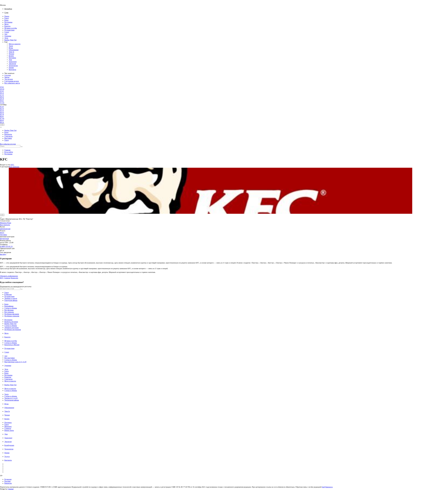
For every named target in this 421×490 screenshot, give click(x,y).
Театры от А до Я (10, 398)
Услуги (7, 456)
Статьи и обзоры (10, 308)
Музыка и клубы (10, 28)
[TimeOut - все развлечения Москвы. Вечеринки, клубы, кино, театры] (5, 3)
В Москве (8, 294)
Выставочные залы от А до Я (15, 362)
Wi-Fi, (2, 233)
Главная (7, 150)
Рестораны (8, 22)
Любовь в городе (10, 298)
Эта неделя (8, 79)
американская (5, 229)
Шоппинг (8, 426)
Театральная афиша (11, 400)
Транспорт (13, 62)
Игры (11, 48)
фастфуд (3, 254)
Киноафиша (8, 306)
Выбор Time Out (10, 40)
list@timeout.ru (327, 487)
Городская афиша (10, 300)
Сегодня (7, 75)
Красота (7, 26)
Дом (10, 60)
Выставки (8, 138)
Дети (6, 38)
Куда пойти (8, 152)
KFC (12, 165)
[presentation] (1, 124)
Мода (6, 24)
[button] (1, 127)
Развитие (7, 377)
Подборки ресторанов (12, 330)
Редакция (7, 479)
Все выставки (9, 358)
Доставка (3, 235)
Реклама (7, 481)
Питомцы (12, 58)
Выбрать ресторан (11, 322)
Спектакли (8, 136)
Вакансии (8, 483)
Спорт (6, 32)
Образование (14, 50)
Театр (11, 46)
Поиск (6, 16)
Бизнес (11, 56)
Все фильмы (9, 310)
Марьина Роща (5, 223)
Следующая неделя (11, 81)
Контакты (12, 69)
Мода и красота (14, 44)
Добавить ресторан (11, 328)
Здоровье (7, 36)
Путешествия (9, 30)
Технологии (13, 66)
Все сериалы (9, 312)
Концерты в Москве (11, 345)
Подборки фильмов (11, 314)
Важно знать (9, 430)
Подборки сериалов (11, 316)
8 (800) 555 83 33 (6, 246)
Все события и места (12, 83)
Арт (5, 34)
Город (6, 18)
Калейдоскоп (9, 445)
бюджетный (4, 239)
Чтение (11, 54)
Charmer (11, 489)
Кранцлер (14, 278)
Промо (11, 68)
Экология (12, 64)
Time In (11, 52)
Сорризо (7, 278)
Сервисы (7, 428)
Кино (6, 20)
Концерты (8, 134)
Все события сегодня (8, 144)
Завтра (6, 77)
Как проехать (14, 167)
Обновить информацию (9, 276)
